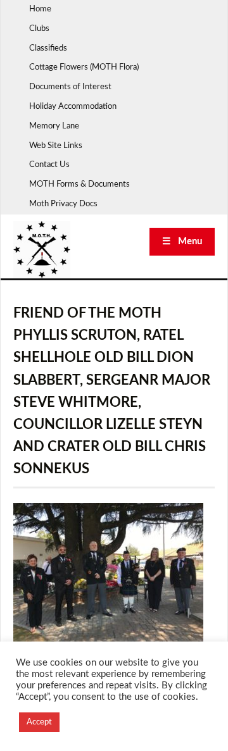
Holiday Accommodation (73, 106)
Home (40, 9)
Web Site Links (55, 146)
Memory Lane (54, 126)
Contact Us (49, 165)
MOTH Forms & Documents (79, 184)
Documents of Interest (70, 87)
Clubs (39, 29)
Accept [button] (39, 722)
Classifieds (48, 48)
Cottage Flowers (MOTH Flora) (84, 67)
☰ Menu (182, 241)
